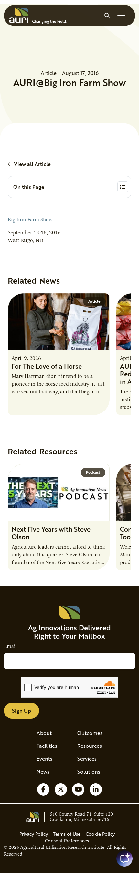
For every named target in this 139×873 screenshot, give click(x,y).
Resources (89, 745)
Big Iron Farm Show (30, 220)
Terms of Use (66, 834)
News (43, 771)
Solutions (88, 771)
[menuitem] (49, 732)
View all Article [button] (32, 163)
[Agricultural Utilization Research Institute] (38, 16)
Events (44, 758)
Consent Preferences (67, 840)
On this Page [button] (28, 186)
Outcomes (89, 732)
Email (10, 646)
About (44, 732)
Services (87, 758)
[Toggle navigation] (121, 15)
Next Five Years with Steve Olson (51, 532)
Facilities (47, 745)
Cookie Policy (100, 834)
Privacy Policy (33, 834)
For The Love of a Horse (47, 366)
